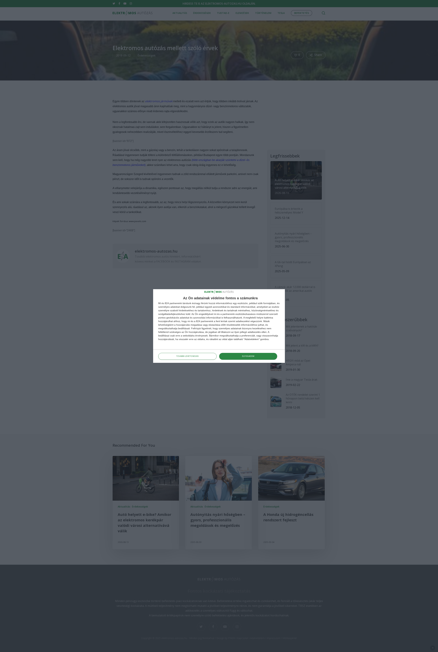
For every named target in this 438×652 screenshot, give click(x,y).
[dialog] (219, 326)
